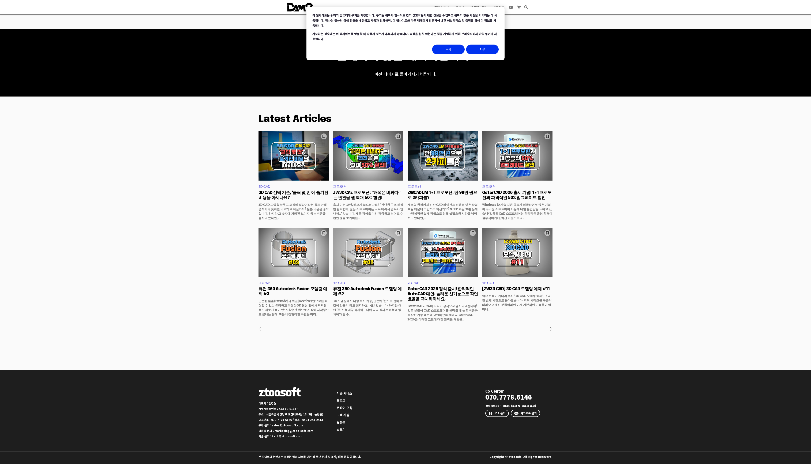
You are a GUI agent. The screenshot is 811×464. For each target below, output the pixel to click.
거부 (482, 49)
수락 (448, 49)
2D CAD (413, 283)
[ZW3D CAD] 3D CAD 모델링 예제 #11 (516, 289)
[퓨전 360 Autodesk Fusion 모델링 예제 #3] (294, 252)
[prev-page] (262, 329)
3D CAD (264, 186)
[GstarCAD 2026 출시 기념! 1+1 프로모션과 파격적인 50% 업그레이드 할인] (517, 156)
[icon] (518, 7)
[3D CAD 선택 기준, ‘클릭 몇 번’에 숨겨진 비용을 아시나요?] (294, 156)
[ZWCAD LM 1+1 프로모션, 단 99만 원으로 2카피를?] (443, 156)
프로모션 (340, 186)
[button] (526, 7)
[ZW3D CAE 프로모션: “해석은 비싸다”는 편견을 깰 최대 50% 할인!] (368, 156)
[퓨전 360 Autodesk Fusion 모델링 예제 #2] (368, 252)
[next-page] (549, 329)
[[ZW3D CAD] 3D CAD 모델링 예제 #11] (517, 252)
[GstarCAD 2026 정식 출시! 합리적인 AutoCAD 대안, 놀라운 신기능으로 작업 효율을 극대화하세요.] (443, 252)
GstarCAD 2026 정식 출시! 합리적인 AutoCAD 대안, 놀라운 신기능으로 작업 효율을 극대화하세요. (443, 294)
